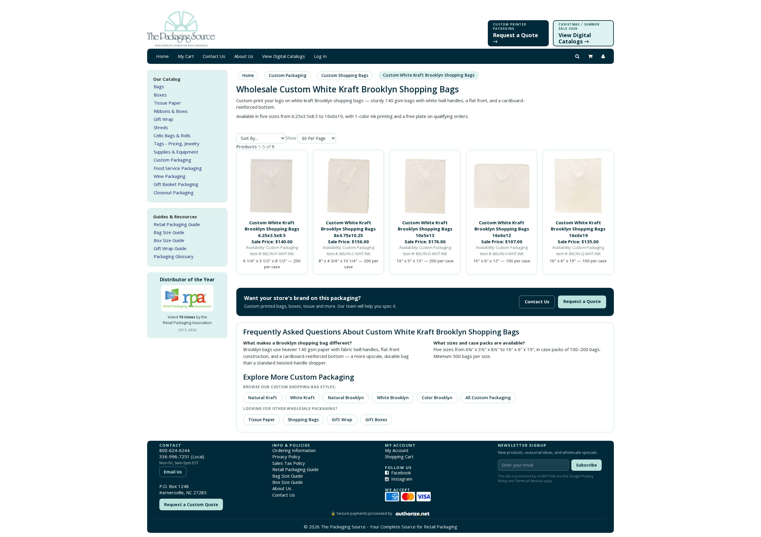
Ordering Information (294, 450)
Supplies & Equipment (176, 152)
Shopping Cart (399, 456)
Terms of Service (529, 480)
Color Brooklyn (437, 397)
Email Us (173, 472)
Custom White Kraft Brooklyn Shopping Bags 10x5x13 (425, 228)
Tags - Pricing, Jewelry (176, 143)
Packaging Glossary (174, 256)
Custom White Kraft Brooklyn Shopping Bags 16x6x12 (501, 228)
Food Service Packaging (178, 168)
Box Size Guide (169, 240)
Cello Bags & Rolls (172, 135)
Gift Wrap (163, 119)
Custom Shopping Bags (344, 75)
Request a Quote (582, 301)
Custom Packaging (172, 160)
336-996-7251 (174, 456)
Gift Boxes (376, 419)
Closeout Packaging (174, 192)
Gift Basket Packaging (176, 184)
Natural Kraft (262, 397)
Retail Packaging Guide (177, 224)
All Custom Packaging (488, 397)
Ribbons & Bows (171, 111)
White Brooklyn (393, 397)
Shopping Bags (303, 419)
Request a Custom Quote (191, 504)
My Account (396, 450)
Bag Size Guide (169, 232)
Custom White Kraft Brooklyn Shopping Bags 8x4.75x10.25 (348, 228)
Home (162, 56)
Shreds (161, 127)
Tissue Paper (167, 103)
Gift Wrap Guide (170, 248)
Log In (320, 56)
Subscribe (586, 465)
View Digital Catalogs (283, 56)
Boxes (160, 95)
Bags (159, 87)
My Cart (186, 56)
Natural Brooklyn (346, 397)
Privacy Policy (286, 456)
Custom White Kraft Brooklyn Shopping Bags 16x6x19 (578, 228)
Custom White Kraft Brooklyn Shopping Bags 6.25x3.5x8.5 (272, 228)
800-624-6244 (174, 450)
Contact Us (214, 56)
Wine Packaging (169, 176)
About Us (243, 56)
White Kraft (302, 397)
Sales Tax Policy (288, 463)
